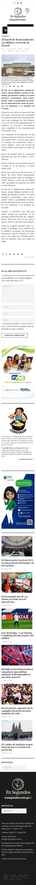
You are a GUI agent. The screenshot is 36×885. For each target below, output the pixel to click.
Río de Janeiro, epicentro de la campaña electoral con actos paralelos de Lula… (17, 711)
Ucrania (24, 51)
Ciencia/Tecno (15, 877)
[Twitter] (17, 3)
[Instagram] (21, 3)
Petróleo (10, 51)
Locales (20, 875)
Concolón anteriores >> (26, 459)
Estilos (6, 879)
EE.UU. (20, 49)
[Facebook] (14, 3)
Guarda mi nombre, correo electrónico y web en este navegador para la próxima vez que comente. (18, 326)
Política (6, 875)
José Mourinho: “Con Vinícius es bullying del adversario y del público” (18, 635)
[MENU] (4, 30)
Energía (26, 49)
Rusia (18, 51)
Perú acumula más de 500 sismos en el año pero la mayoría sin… (15, 599)
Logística (19, 879)
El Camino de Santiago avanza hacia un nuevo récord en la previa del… (17, 747)
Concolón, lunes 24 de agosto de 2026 (15, 448)
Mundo (26, 875)
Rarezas (11, 879)
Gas (4, 51)
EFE (3, 49)
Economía (6, 36)
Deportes (6, 877)
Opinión (23, 877)
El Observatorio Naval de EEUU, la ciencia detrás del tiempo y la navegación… (18, 563)
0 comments (30, 257)
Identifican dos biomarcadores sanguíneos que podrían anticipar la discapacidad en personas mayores (17, 673)
